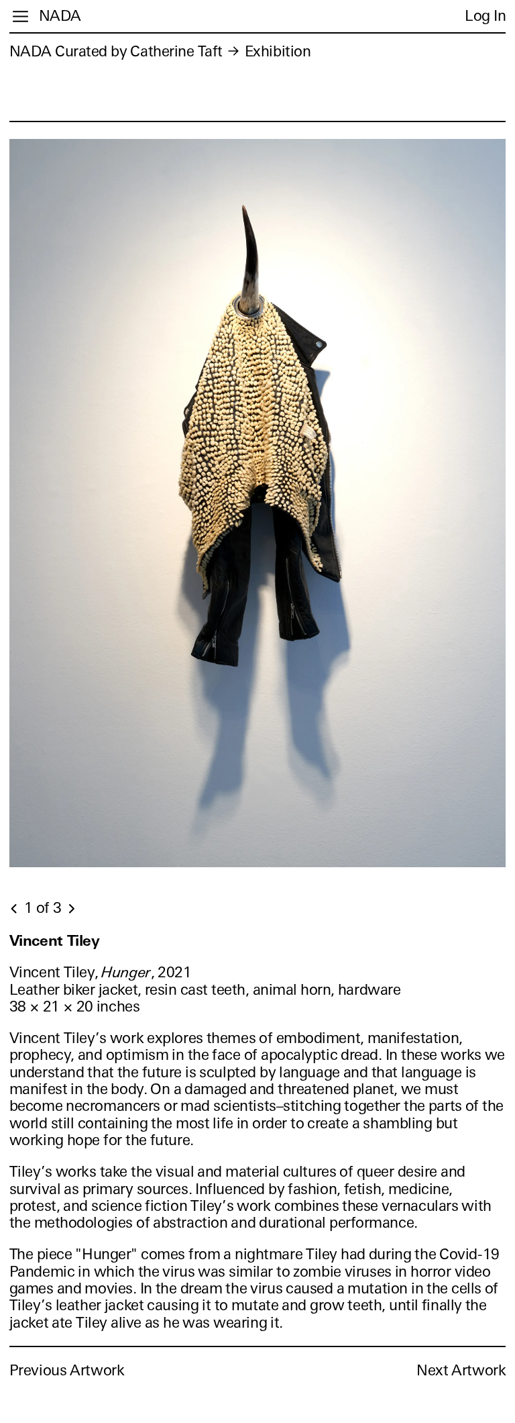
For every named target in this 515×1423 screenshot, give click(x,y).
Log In (485, 16)
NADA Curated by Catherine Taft (116, 51)
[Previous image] (14, 908)
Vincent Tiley (54, 941)
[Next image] (71, 908)
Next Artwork (461, 1370)
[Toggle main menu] (20, 16)
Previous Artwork (67, 1370)
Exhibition (278, 51)
